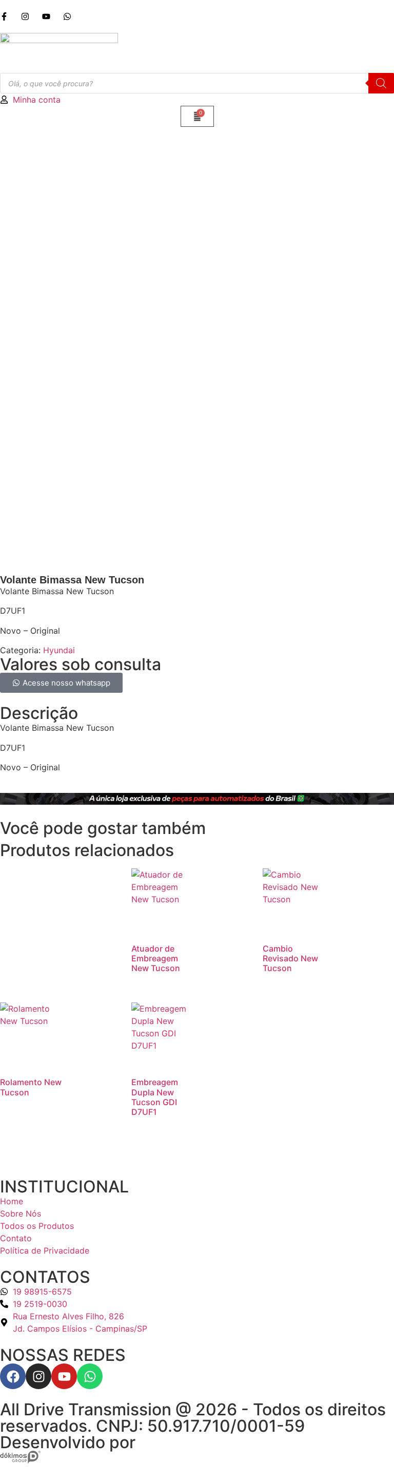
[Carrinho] (197, 116)
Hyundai (59, 650)
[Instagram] (38, 1376)
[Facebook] (13, 1376)
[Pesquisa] (381, 83)
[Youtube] (64, 1376)
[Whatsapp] (90, 1376)
